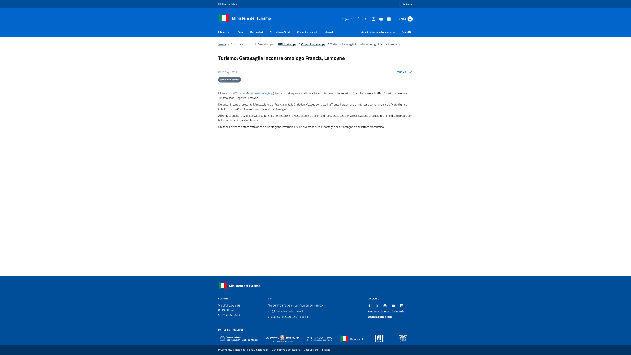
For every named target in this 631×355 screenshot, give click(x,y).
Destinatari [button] (256, 32)
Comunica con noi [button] (307, 32)
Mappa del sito (311, 350)
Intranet (328, 32)
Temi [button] (240, 32)
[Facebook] (358, 19)
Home (222, 44)
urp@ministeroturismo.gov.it (285, 311)
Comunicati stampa (313, 44)
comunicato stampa (229, 79)
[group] (405, 72)
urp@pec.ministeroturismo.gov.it (288, 316)
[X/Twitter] (366, 19)
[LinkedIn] (389, 19)
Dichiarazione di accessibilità (286, 350)
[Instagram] (373, 19)
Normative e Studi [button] (280, 32)
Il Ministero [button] (224, 32)
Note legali (240, 350)
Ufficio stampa (287, 44)
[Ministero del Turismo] (245, 18)
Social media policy (259, 350)
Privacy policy (225, 350)
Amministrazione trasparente (378, 32)
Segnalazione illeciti (380, 316)
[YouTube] (381, 19)
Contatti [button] (406, 32)
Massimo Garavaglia (257, 93)
